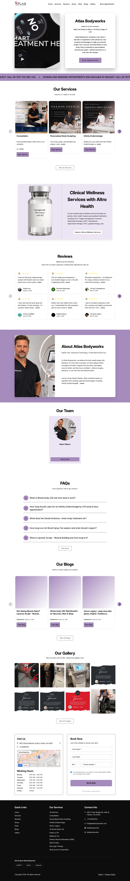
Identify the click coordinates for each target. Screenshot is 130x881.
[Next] (119, 131)
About (74, 4)
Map (20, 765)
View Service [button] (23, 154)
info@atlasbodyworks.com (97, 823)
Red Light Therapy (56, 846)
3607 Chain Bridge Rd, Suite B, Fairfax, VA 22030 (98, 813)
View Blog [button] (21, 625)
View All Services (65, 168)
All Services (54, 812)
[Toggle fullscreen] (58, 752)
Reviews (66, 4)
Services (58, 4)
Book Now (65, 459)
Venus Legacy (55, 826)
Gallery (92, 4)
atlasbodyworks (93, 832)
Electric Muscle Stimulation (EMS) (62, 839)
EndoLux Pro (54, 833)
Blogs (86, 4)
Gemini (29, 865)
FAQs (80, 4)
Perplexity (39, 865)
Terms (100, 874)
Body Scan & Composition (59, 850)
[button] (39, 757)
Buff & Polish (54, 843)
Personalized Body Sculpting (60, 819)
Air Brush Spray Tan (57, 829)
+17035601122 (24, 747)
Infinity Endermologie (57, 822)
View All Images (65, 721)
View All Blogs (65, 638)
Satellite (25, 765)
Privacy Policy (110, 874)
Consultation (54, 816)
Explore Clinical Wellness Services (88, 232)
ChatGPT (19, 865)
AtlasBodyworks (93, 828)
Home (50, 4)
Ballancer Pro (54, 836)
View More (65, 548)
